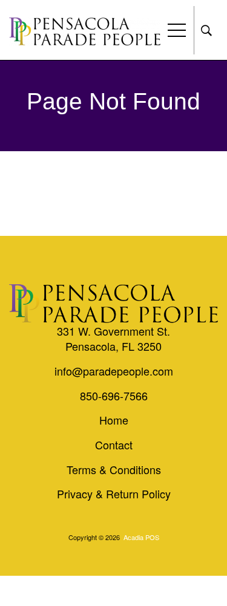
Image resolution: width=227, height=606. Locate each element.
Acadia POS (141, 537)
